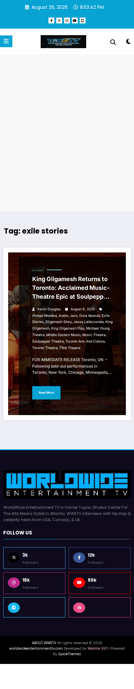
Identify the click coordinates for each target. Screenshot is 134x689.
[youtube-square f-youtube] (83, 20)
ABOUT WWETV (44, 643)
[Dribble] (100, 607)
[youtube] (75, 20)
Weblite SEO (97, 648)
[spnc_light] (128, 42)
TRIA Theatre (69, 348)
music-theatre (94, 335)
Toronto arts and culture (85, 341)
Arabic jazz (68, 316)
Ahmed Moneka (44, 316)
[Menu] (6, 41)
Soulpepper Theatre (48, 341)
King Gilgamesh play (68, 328)
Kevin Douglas (49, 309)
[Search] (113, 42)
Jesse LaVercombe (89, 322)
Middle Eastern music (63, 335)
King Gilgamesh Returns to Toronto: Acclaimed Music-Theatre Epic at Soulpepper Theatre (71, 289)
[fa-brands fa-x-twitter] (59, 20)
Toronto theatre (45, 348)
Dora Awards (89, 316)
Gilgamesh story (58, 322)
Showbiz (38, 270)
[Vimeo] (34, 607)
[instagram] (67, 20)
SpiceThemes (69, 654)
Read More (46, 392)
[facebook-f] (51, 20)
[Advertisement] (67, 133)
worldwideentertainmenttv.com (36, 648)
